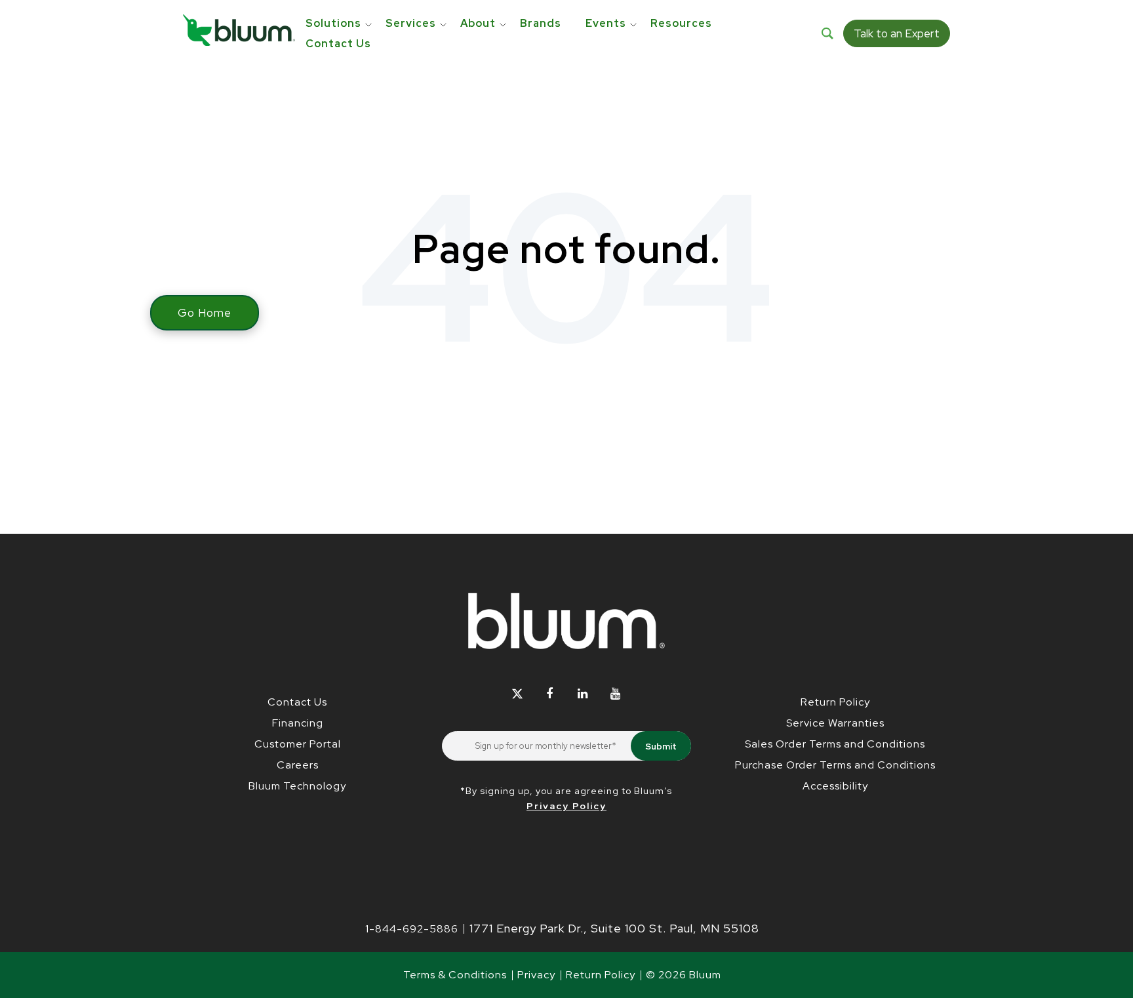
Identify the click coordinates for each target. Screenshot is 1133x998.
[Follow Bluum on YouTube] (615, 693)
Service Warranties (835, 723)
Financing (297, 723)
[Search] (827, 33)
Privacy (536, 975)
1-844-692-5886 (411, 929)
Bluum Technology (297, 786)
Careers (298, 765)
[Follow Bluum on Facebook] (549, 693)
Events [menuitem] (606, 23)
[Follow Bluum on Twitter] (517, 693)
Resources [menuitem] (681, 23)
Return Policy (835, 702)
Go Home (204, 313)
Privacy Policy (566, 806)
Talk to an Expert (897, 33)
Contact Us (297, 702)
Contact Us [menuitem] (338, 43)
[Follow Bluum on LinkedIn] (582, 693)
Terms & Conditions (455, 975)
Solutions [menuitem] (333, 23)
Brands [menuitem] (540, 23)
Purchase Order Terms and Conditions (835, 765)
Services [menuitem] (411, 23)
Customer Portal (297, 744)
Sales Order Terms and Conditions (835, 744)
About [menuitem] (478, 23)
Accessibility (835, 786)
